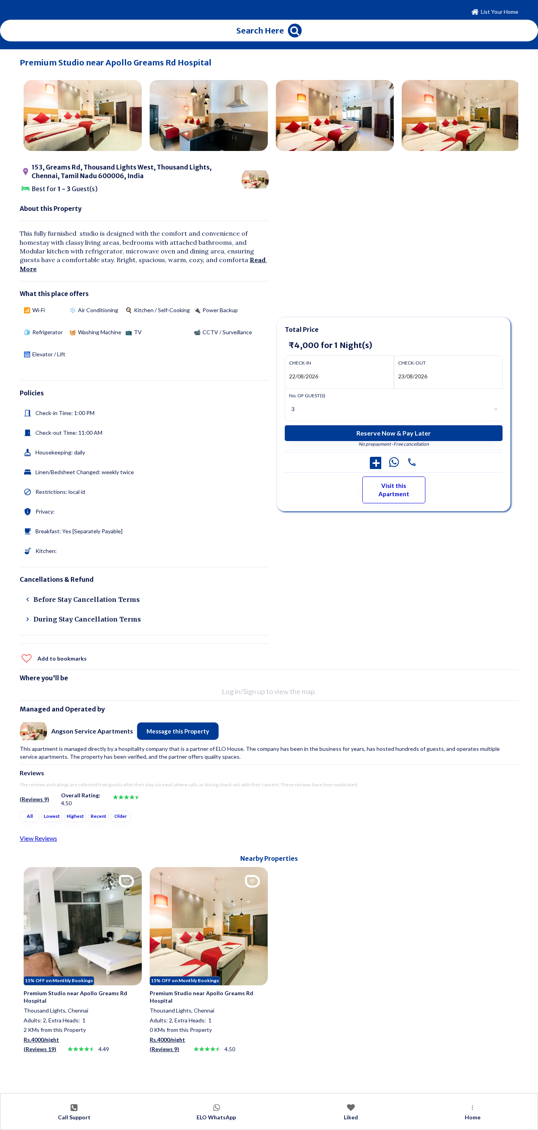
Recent (98, 816)
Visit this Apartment (393, 489)
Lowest (52, 816)
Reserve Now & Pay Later (393, 433)
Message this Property (178, 731)
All (30, 816)
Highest (75, 816)
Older (120, 816)
